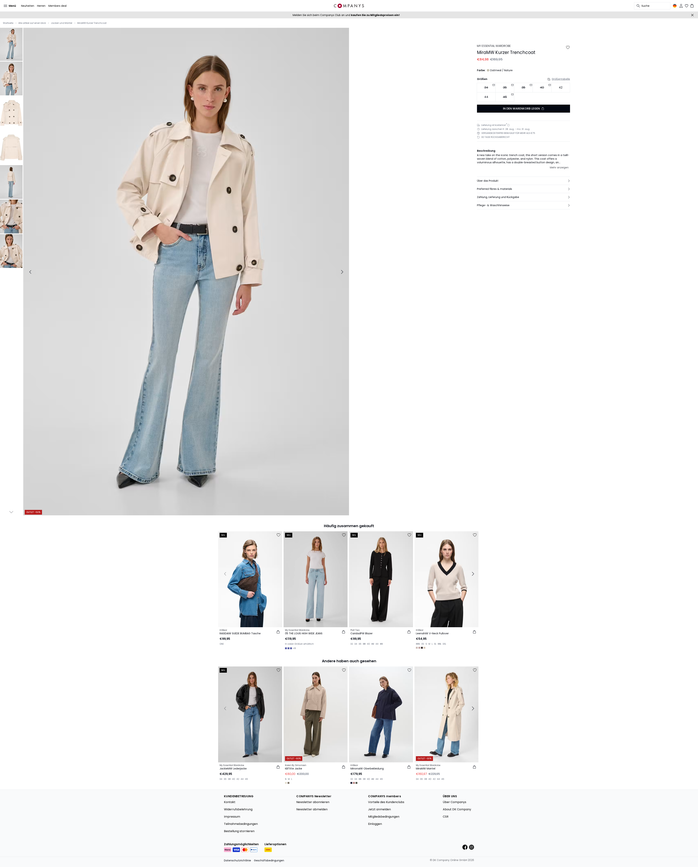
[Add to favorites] (567, 47)
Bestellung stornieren (239, 831)
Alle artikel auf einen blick (32, 23)
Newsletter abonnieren (312, 802)
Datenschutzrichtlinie (237, 860)
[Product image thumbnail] (11, 44)
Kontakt (229, 802)
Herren (41, 6)
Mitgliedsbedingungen (383, 817)
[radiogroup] (523, 92)
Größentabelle (561, 79)
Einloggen (375, 824)
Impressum (232, 817)
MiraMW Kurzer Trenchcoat (92, 23)
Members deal (57, 6)
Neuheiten (27, 6)
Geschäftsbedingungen (269, 860)
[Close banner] (692, 15)
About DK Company (457, 809)
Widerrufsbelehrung (238, 809)
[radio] (560, 87)
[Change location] (675, 6)
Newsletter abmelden (312, 809)
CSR (445, 817)
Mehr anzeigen (559, 167)
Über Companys (454, 802)
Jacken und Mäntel (61, 23)
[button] (523, 181)
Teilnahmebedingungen (241, 824)
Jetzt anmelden (379, 809)
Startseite (8, 23)
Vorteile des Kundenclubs (386, 802)
